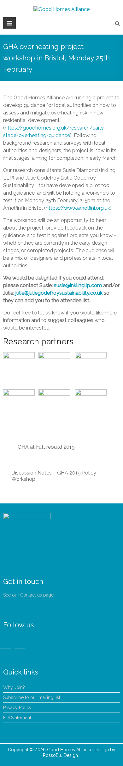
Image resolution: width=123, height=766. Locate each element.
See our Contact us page (28, 594)
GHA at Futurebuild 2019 (43, 447)
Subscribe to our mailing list (31, 697)
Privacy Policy (17, 707)
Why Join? (14, 687)
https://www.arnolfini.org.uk (78, 208)
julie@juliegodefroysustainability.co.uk (58, 293)
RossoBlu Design (60, 755)
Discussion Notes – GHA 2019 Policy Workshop (53, 476)
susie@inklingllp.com (78, 285)
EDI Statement (17, 717)
